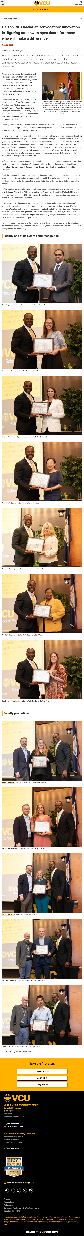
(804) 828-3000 (12, 1123)
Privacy (7, 1199)
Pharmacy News (10, 18)
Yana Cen (5, 503)
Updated (7, 1211)
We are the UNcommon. (42, 1232)
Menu (2, 4)
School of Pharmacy (42, 9)
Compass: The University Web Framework (21, 1208)
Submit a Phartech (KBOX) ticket (20, 1183)
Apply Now (40, 1085)
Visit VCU (41, 1078)
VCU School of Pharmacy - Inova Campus (21, 1134)
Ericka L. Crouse (8, 914)
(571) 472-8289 (12, 1148)
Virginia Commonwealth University (21, 1105)
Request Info (40, 1071)
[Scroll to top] (80, 1232)
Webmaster (8, 1205)
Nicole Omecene (8, 848)
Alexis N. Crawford (8, 782)
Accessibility (9, 1202)
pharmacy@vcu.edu (14, 1126)
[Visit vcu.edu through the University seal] (42, 1098)
